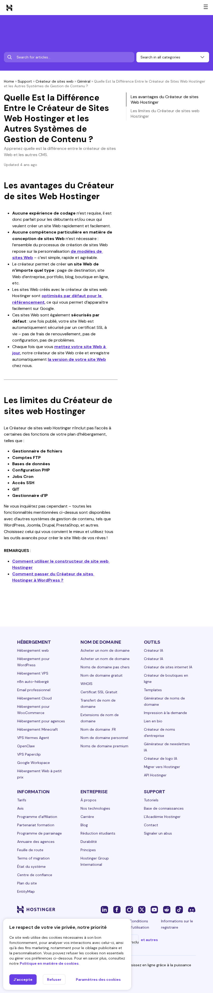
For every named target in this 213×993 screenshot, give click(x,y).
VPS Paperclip (29, 754)
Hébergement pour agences (41, 721)
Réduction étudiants (98, 833)
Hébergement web (33, 650)
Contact (151, 825)
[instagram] (129, 909)
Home (9, 81)
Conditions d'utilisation (139, 924)
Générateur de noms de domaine (164, 701)
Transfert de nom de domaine (98, 703)
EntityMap (26, 891)
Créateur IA (153, 650)
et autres (149, 939)
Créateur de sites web (55, 81)
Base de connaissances (164, 808)
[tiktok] (179, 909)
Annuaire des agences (36, 841)
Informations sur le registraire (177, 924)
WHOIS (86, 683)
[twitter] (142, 909)
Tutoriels (151, 800)
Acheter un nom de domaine (105, 650)
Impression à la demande (165, 712)
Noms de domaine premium (104, 746)
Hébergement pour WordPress (33, 661)
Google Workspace (33, 762)
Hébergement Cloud (34, 698)
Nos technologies (95, 808)
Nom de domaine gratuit (102, 675)
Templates (153, 690)
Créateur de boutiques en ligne (166, 678)
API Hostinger (155, 775)
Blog (84, 825)
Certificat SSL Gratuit (99, 692)
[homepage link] (9, 7)
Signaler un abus (158, 833)
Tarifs (21, 800)
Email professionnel (33, 690)
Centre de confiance (34, 874)
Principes (88, 850)
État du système (31, 866)
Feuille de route (30, 850)
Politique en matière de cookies (49, 963)
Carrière (87, 816)
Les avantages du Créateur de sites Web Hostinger (164, 99)
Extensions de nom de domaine (100, 717)
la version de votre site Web (77, 359)
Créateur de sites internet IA (168, 667)
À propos (88, 800)
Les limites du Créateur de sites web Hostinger (165, 113)
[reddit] (167, 909)
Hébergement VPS (32, 673)
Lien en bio (153, 721)
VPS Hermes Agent (33, 737)
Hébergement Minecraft (37, 729)
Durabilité (89, 841)
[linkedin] (104, 909)
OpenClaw (26, 746)
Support (25, 81)
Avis (20, 808)
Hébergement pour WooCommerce (33, 709)
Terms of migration (33, 858)
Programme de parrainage (39, 833)
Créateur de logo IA (160, 758)
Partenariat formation (35, 825)
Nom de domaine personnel (104, 737)
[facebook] (117, 909)
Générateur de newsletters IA (167, 747)
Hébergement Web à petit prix (39, 774)
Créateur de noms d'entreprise (159, 732)
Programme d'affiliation (37, 816)
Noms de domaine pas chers (105, 667)
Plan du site (27, 883)
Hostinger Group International (95, 861)
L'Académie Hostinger (162, 816)
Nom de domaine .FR (98, 729)
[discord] (192, 909)
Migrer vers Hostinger (162, 766)
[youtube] (154, 909)
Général (83, 81)
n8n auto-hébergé (33, 681)
